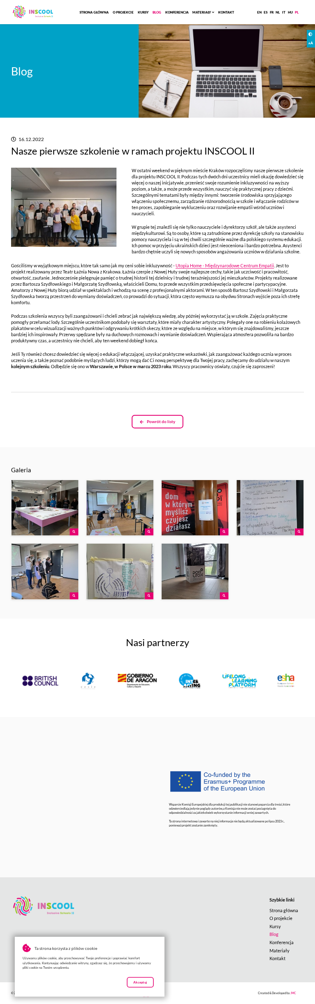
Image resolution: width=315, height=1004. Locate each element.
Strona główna (94, 12)
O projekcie (123, 12)
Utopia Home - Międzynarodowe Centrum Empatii (225, 265)
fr (272, 12)
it (283, 12)
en (259, 12)
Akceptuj (140, 982)
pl (297, 12)
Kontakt (226, 12)
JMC (293, 993)
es (265, 12)
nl (278, 12)
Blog (157, 12)
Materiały (201, 12)
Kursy (143, 12)
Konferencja (177, 12)
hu (290, 12)
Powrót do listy (161, 421)
